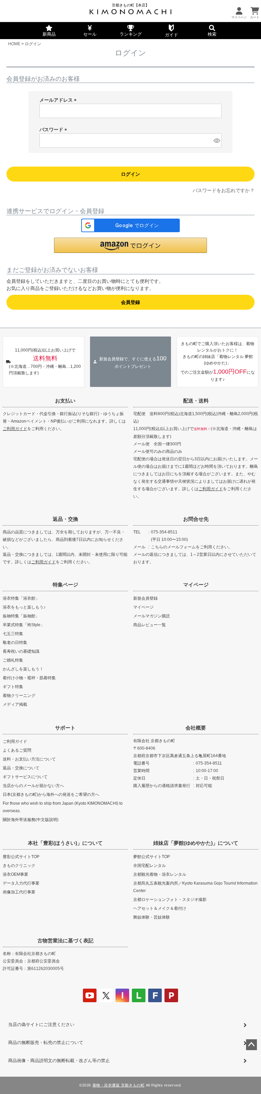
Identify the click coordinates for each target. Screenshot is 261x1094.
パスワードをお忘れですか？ (224, 190)
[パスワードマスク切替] (216, 140)
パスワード (54, 129)
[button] (130, 245)
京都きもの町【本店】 (130, 5)
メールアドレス (59, 100)
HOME (14, 43)
